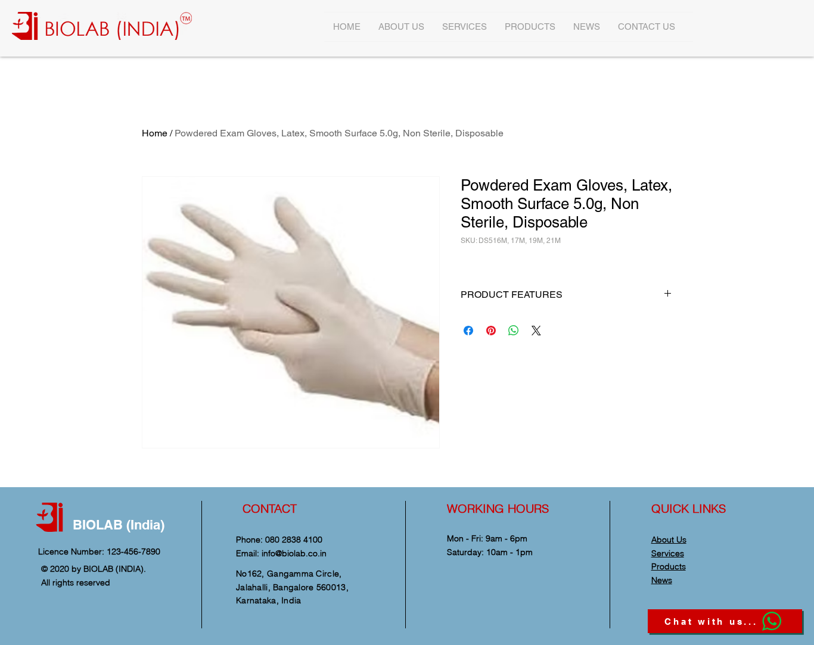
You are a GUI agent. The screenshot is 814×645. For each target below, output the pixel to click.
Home (154, 133)
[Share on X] (536, 330)
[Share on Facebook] (468, 330)
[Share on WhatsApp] (514, 330)
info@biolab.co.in (294, 553)
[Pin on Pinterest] (491, 330)
